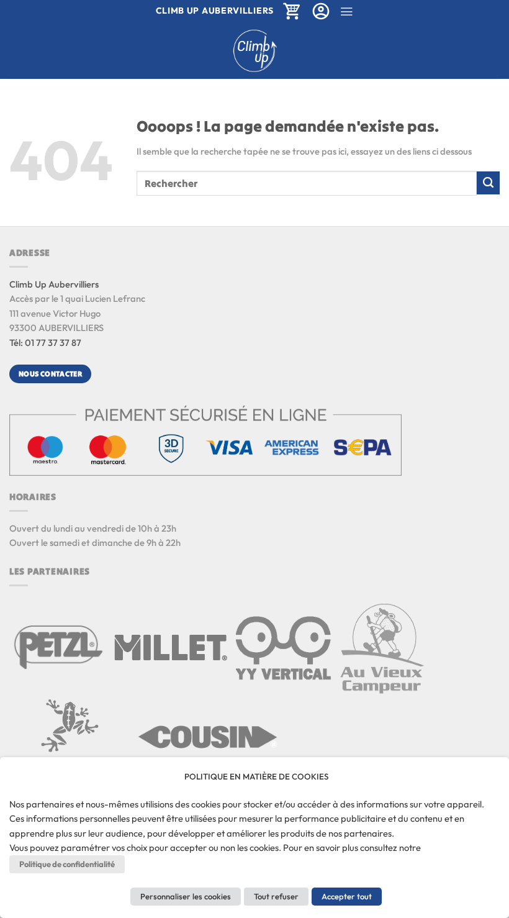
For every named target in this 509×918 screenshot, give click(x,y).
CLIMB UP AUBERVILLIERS (215, 10)
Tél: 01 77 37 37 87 (45, 342)
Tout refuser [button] (276, 896)
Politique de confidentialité (67, 864)
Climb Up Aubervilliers (54, 284)
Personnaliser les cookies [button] (185, 896)
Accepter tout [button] (347, 896)
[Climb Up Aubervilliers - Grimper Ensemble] (254, 50)
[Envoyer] (488, 182)
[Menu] (346, 11)
